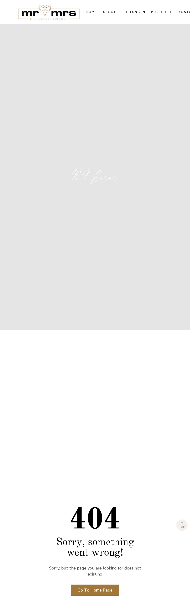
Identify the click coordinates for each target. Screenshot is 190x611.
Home (91, 12)
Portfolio (162, 12)
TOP (182, 527)
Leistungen (134, 12)
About (109, 12)
